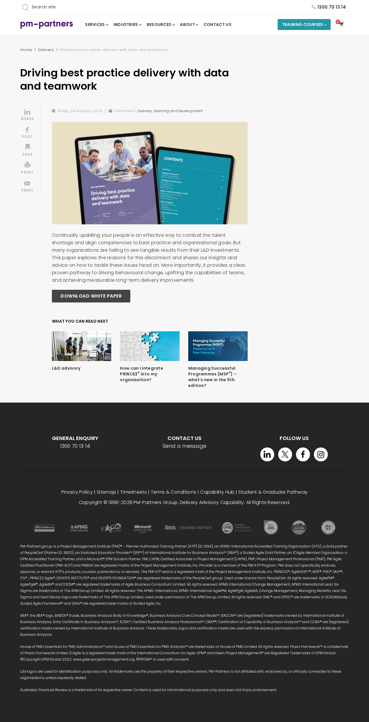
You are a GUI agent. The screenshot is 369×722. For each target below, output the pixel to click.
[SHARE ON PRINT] (27, 169)
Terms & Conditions (173, 492)
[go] (25, 7)
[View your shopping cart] (342, 24)
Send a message (184, 446)
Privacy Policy (77, 492)
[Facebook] (303, 454)
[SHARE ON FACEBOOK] (27, 133)
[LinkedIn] (267, 454)
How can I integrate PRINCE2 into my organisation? (141, 374)
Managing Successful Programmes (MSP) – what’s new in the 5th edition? (212, 376)
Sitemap (106, 492)
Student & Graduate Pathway (273, 492)
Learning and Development (178, 110)
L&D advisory (66, 368)
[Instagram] (321, 454)
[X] (285, 454)
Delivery (145, 110)
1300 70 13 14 (331, 7)
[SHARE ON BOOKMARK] (27, 151)
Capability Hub (217, 492)
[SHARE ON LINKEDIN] (27, 115)
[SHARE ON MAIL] (27, 186)
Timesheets (133, 492)
